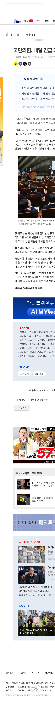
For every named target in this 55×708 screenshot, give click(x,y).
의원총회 (39, 374)
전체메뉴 (9, 21)
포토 (39, 21)
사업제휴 (35, 672)
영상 (26, 21)
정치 (47, 21)
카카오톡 (16, 64)
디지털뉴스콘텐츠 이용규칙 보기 (32, 400)
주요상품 (23, 672)
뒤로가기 (22, 408)
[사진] (31, 554)
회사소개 (9, 672)
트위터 (25, 64)
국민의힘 (24, 374)
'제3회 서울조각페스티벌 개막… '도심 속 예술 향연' (35, 631)
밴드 (29, 64)
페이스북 (20, 64)
